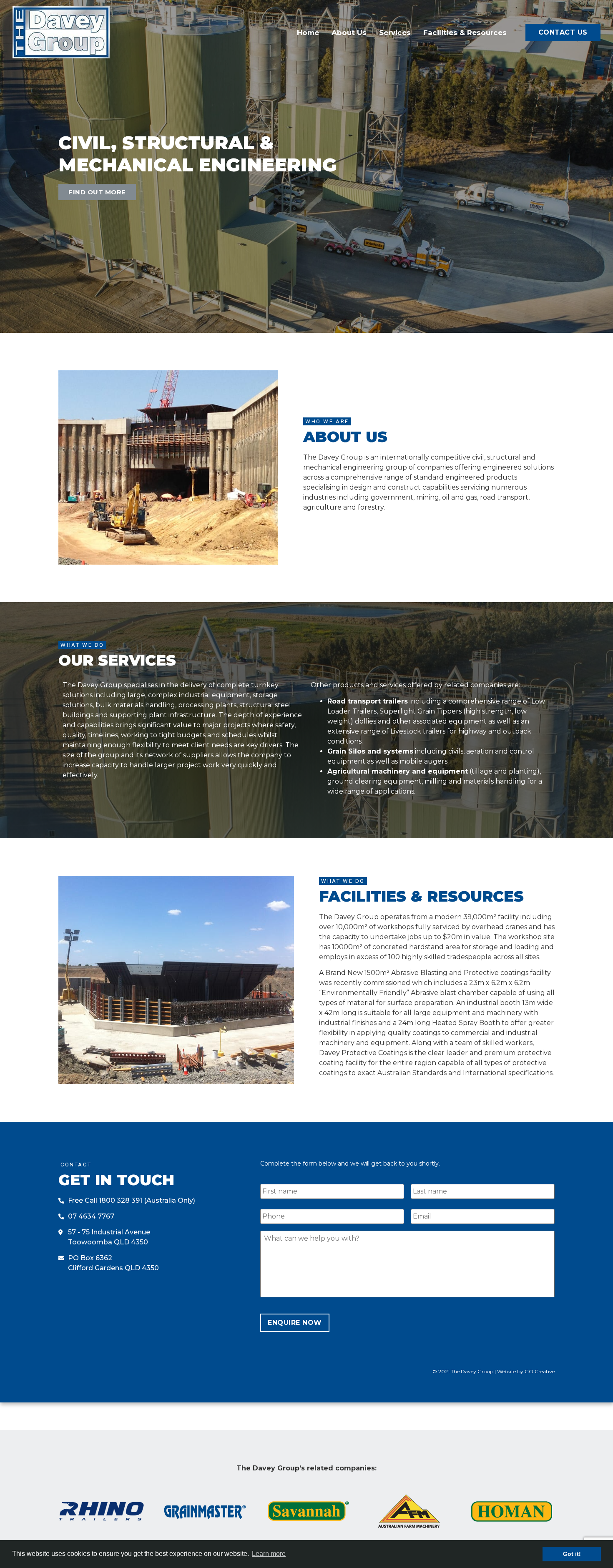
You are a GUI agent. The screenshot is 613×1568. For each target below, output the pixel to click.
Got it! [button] (572, 1553)
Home (308, 32)
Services (395, 32)
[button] (562, 32)
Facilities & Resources (465, 32)
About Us (349, 32)
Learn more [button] (269, 1553)
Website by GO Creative (526, 1371)
